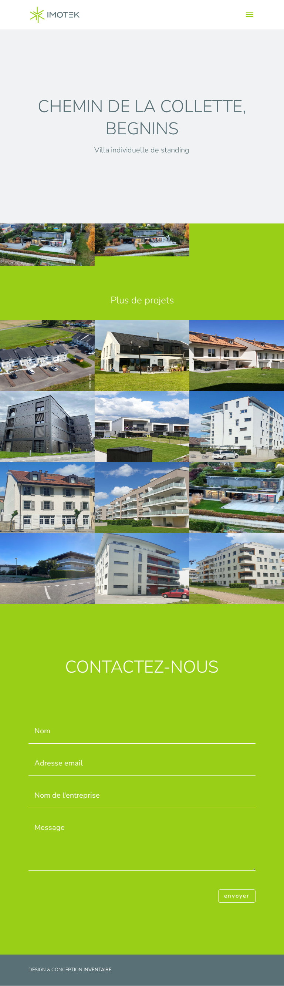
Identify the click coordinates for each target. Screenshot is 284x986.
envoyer (237, 895)
